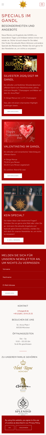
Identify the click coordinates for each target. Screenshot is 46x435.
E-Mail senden (13, 240)
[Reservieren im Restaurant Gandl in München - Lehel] (42, 4)
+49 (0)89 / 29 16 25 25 (23, 313)
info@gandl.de (23, 311)
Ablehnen (23, 427)
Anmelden (9, 293)
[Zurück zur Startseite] (23, 4)
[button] (3, 4)
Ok (9, 427)
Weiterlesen (13, 111)
